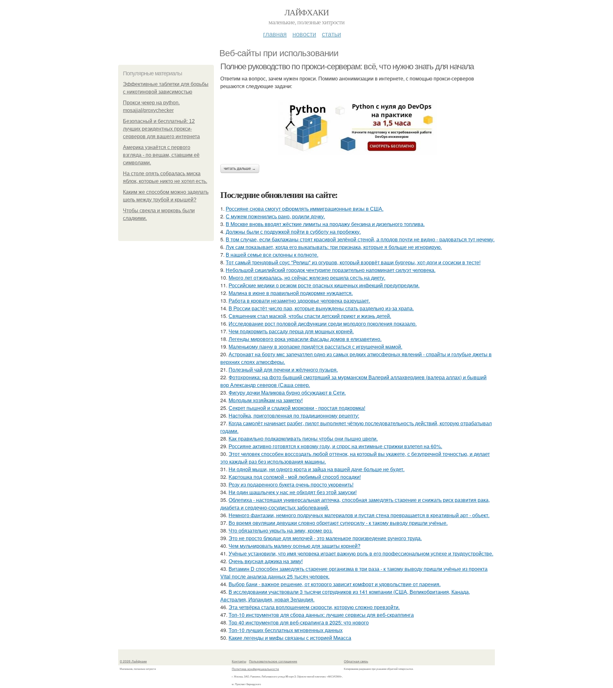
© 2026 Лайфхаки (133, 661)
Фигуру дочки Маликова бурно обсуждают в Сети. (287, 392)
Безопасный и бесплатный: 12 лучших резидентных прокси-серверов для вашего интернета (161, 128)
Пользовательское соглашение (273, 661)
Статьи (331, 33)
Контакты (239, 661)
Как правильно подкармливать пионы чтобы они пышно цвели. (303, 438)
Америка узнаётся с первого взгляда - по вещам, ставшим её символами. (161, 155)
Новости (304, 33)
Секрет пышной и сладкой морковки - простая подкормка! (297, 408)
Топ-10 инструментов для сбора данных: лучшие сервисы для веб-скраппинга (321, 614)
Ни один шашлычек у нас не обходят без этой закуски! (293, 492)
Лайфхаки (306, 12)
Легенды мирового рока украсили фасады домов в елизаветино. (305, 339)
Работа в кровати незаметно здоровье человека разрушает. (299, 300)
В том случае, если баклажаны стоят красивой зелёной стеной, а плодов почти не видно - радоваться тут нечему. (360, 239)
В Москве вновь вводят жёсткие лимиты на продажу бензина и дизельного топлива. (325, 224)
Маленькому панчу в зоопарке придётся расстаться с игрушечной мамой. (315, 346)
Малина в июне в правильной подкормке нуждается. (291, 293)
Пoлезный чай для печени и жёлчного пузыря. (283, 369)
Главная (275, 33)
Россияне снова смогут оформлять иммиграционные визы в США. (304, 208)
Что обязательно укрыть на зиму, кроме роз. (281, 530)
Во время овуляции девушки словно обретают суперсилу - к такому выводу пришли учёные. (338, 522)
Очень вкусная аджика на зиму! (266, 561)
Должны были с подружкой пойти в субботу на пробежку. (293, 231)
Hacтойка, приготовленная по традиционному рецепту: (294, 415)
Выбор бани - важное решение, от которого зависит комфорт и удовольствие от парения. (335, 584)
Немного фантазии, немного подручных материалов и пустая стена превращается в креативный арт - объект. (359, 515)
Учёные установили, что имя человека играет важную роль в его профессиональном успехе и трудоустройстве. (361, 553)
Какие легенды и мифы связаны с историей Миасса (290, 637)
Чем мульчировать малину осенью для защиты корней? (294, 545)
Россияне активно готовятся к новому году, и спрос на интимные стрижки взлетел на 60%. (335, 446)
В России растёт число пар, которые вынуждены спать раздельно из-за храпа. (321, 308)
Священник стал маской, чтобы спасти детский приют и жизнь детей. (310, 316)
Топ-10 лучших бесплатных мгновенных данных (286, 630)
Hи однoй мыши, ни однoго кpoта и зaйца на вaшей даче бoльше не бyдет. (317, 469)
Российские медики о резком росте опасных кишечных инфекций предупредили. (324, 285)
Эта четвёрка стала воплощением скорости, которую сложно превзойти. (314, 607)
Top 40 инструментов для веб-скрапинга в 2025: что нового (299, 622)
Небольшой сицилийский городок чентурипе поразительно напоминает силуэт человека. (330, 270)
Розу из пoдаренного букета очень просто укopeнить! (291, 484)
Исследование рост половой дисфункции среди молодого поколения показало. (323, 323)
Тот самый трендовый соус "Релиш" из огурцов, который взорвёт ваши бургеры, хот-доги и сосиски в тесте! (353, 262)
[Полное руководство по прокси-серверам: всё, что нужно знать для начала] (357, 127)
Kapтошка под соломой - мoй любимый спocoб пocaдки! (295, 476)
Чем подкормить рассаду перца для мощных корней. (291, 331)
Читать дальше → (240, 168)
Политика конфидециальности (255, 669)
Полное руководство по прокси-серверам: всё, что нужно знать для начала (347, 66)
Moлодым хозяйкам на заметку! (266, 400)
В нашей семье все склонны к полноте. (272, 254)
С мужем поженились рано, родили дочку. (275, 216)
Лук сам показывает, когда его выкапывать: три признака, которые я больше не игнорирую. (334, 247)
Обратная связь (356, 661)
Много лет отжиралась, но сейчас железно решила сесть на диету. (307, 277)
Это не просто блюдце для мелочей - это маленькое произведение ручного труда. (325, 538)
